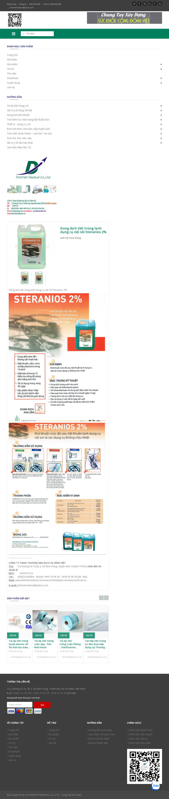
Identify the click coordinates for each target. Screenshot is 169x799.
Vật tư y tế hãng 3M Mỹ (19, 110)
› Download (13, 751)
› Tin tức (51, 738)
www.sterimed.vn (77, 580)
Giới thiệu (12, 59)
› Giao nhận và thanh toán (101, 734)
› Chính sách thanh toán (139, 730)
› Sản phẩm (13, 738)
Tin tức (10, 68)
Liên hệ (11, 87)
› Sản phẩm (53, 734)
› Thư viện (12, 747)
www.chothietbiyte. (54, 580)
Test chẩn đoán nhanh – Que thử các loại (29, 133)
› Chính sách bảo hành (139, 742)
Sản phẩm (12, 64)
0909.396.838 (34, 4)
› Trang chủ (13, 730)
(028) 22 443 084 (23, 693)
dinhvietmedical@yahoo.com (22, 7)
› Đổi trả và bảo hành (98, 738)
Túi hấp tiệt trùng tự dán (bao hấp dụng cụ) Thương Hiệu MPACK (95, 645)
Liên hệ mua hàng (70, 237)
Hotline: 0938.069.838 (52, 4)
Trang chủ (12, 55)
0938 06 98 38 (58, 693)
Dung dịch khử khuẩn (18, 114)
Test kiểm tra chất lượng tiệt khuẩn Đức (28, 119)
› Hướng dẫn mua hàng (99, 730)
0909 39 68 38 (41, 693)
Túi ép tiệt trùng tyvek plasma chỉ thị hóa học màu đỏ (18, 645)
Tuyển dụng (13, 82)
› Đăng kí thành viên (97, 742)
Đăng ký (22, 4)
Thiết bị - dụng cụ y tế (19, 124)
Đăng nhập (11, 4)
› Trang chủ (53, 730)
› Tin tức (11, 742)
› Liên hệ (51, 742)
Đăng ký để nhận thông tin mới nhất (23, 697)
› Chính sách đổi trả (137, 738)
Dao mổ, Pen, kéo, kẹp (19, 138)
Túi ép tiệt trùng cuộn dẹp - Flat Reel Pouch (44, 644)
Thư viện (11, 73)
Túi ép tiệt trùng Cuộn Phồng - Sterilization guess (70, 645)
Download (12, 78)
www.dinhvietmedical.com (29, 580)
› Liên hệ (11, 760)
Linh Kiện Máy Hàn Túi (19, 147)
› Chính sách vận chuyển (140, 734)
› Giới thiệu (12, 734)
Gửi (42, 705)
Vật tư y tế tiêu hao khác (20, 142)
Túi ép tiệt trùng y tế (18, 105)
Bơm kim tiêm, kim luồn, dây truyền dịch (28, 128)
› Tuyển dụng (14, 755)
